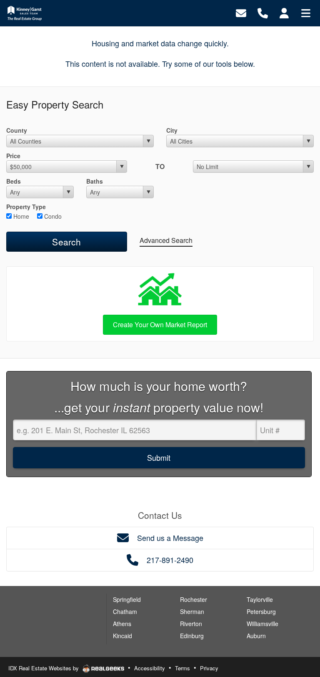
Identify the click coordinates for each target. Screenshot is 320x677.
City (172, 130)
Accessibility (149, 668)
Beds (13, 181)
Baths (94, 181)
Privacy (209, 668)
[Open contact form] (241, 12)
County (16, 130)
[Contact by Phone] (263, 12)
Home (20, 216)
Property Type (26, 206)
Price (13, 156)
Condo (52, 216)
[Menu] (305, 12)
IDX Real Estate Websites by (44, 668)
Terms (182, 668)
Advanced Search (166, 240)
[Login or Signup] (284, 12)
